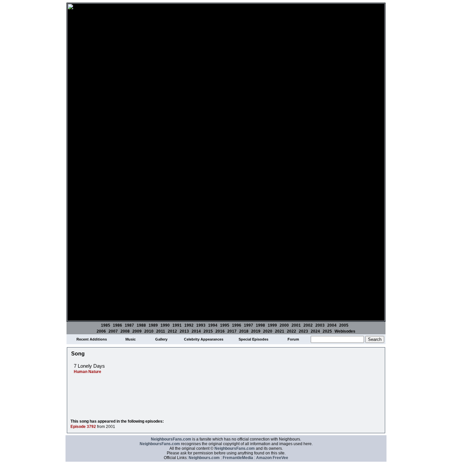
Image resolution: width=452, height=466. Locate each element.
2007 (113, 331)
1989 (153, 325)
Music (130, 339)
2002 (308, 325)
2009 (137, 331)
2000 (284, 325)
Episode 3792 (83, 426)
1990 (165, 325)
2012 (172, 331)
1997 (248, 325)
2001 (296, 325)
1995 (224, 325)
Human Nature (87, 371)
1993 (200, 325)
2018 (244, 331)
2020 (267, 331)
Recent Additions (91, 339)
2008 (125, 331)
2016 (220, 331)
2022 (291, 331)
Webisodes (345, 331)
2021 (279, 331)
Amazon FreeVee (272, 457)
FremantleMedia (238, 457)
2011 (160, 331)
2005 (343, 325)
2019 (255, 331)
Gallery (161, 339)
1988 (141, 325)
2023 (303, 331)
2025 (327, 331)
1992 (189, 325)
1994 (212, 325)
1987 (129, 325)
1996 (236, 325)
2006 (101, 331)
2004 (332, 325)
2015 (208, 331)
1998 (260, 325)
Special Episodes (253, 339)
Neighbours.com (204, 457)
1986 (117, 325)
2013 (184, 331)
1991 (177, 325)
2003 (320, 325)
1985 (105, 325)
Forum (293, 339)
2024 (315, 331)
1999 (272, 325)
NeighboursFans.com (171, 439)
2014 (196, 331)
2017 (232, 331)
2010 (149, 331)
